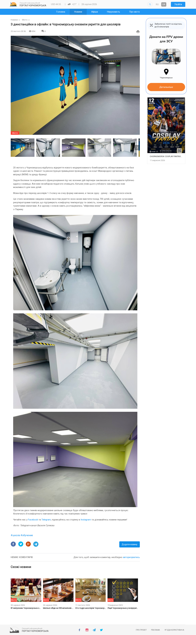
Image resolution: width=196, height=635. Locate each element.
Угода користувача (174, 630)
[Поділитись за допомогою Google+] (28, 544)
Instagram (86, 519)
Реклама (155, 630)
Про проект (141, 630)
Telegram (46, 519)
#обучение (27, 535)
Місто (25, 20)
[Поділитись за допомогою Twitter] (20, 544)
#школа (16, 535)
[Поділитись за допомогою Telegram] (35, 544)
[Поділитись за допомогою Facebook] (13, 544)
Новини (14, 20)
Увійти (178, 4)
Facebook (33, 519)
